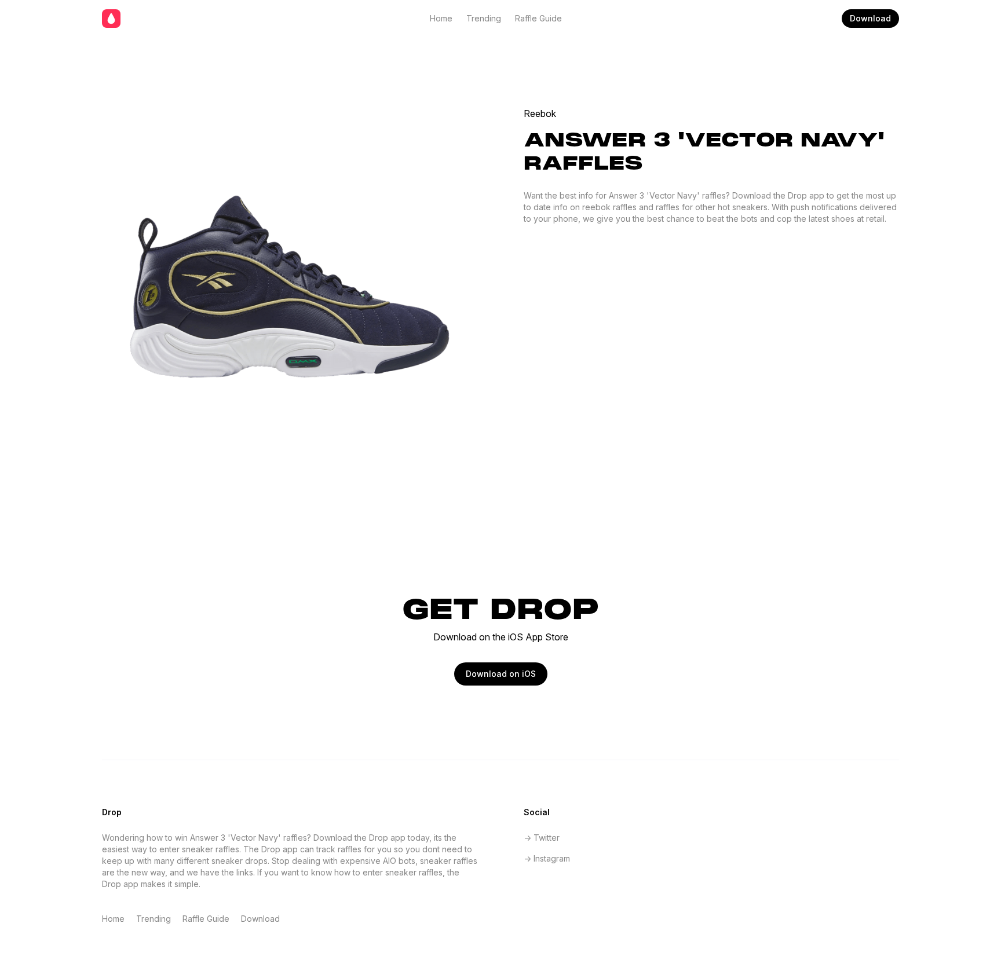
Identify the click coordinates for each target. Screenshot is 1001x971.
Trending (483, 18)
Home (441, 18)
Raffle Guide (538, 18)
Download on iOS (501, 674)
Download (870, 18)
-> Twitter (542, 837)
